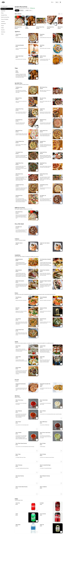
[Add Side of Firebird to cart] (37, 439)
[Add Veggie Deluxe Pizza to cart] (37, 170)
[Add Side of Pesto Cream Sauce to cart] (61, 439)
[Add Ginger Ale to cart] (61, 531)
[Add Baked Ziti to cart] (37, 315)
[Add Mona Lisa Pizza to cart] (37, 105)
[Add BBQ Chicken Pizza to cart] (61, 94)
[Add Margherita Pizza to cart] (61, 127)
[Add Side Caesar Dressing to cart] (37, 483)
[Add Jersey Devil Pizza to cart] (61, 159)
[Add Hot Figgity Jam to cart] (61, 202)
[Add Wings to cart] (34, 24)
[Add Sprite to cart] (37, 521)
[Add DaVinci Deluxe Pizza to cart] (44, 24)
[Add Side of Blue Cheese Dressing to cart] (37, 450)
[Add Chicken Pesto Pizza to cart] (37, 116)
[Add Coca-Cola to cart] (37, 510)
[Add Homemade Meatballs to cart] (37, 52)
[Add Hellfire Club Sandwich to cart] (37, 288)
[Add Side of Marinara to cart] (37, 418)
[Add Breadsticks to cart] (61, 41)
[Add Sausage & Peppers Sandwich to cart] (61, 288)
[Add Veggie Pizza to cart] (61, 116)
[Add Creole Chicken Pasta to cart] (37, 337)
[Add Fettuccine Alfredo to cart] (61, 315)
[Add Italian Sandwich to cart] (37, 277)
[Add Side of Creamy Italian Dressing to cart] (37, 494)
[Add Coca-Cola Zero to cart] (61, 521)
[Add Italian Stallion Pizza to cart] (61, 137)
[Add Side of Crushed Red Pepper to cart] (61, 472)
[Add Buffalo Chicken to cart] (61, 63)
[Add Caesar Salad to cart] (37, 364)
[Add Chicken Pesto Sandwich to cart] (61, 277)
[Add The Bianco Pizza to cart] (37, 94)
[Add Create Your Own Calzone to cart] (61, 250)
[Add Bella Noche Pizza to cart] (37, 137)
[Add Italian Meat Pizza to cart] (61, 170)
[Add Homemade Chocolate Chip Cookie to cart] (61, 391)
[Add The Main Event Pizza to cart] (37, 192)
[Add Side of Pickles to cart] (61, 450)
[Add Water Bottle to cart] (37, 531)
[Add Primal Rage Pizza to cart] (55, 24)
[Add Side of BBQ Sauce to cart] (61, 429)
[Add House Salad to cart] (37, 353)
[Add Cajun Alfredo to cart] (37, 326)
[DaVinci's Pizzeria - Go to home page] (3, 2)
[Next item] (62, 14)
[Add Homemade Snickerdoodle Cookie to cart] (37, 391)
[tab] (17, 10)
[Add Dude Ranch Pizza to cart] (37, 202)
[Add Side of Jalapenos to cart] (61, 494)
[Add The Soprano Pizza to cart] (37, 159)
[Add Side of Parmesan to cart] (37, 472)
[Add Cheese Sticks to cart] (37, 41)
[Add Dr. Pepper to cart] (61, 510)
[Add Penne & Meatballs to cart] (61, 304)
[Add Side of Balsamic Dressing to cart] (61, 483)
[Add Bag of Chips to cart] (37, 461)
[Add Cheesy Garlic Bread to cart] (37, 63)
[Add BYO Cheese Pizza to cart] (23, 24)
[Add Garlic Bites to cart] (61, 52)
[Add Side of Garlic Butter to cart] (61, 407)
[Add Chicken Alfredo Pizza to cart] (37, 148)
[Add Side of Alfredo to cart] (61, 418)
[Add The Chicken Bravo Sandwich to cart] (61, 266)
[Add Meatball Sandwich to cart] (37, 266)
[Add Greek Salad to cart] (61, 364)
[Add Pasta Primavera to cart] (61, 326)
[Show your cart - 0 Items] (60, 2)
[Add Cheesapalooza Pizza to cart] (61, 192)
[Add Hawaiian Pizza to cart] (61, 148)
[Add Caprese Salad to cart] (61, 353)
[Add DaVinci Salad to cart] (37, 374)
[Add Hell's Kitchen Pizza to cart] (37, 181)
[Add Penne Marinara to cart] (37, 304)
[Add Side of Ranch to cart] (37, 429)
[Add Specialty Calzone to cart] (37, 250)
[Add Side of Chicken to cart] (61, 461)
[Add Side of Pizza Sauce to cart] (37, 407)
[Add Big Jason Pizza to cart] (61, 105)
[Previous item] (59, 14)
